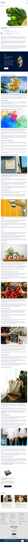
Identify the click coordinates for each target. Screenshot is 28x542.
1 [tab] (13, 509)
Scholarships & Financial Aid (23, 521)
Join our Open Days (12, 522)
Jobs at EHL (20, 523)
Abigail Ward (8, 33)
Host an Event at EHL (12, 518)
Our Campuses (12, 513)
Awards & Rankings (21, 519)
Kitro (9, 187)
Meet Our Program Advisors (13, 521)
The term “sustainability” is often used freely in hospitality (9, 94)
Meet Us (11, 520)
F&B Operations (4, 503)
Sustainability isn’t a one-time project (8, 463)
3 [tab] (14, 509)
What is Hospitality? (22, 513)
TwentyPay (7, 30)
